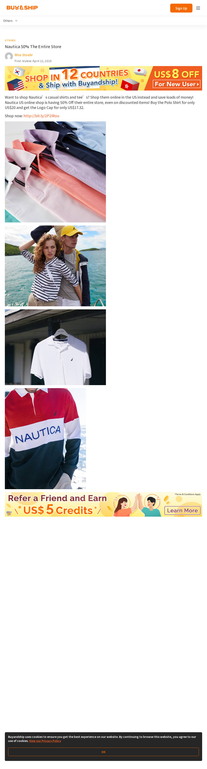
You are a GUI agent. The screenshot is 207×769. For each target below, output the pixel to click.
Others (10, 40)
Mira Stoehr (24, 54)
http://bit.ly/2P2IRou (41, 115)
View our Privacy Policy (45, 741)
